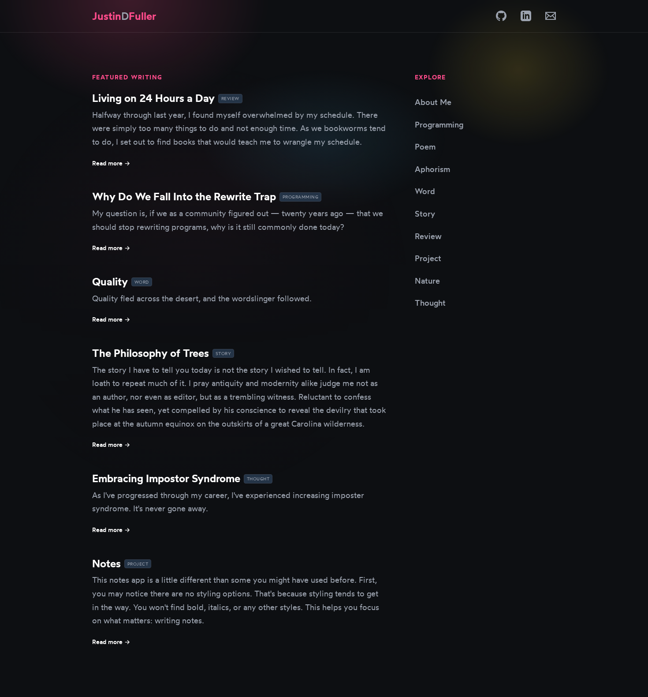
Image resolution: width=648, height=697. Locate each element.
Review (428, 236)
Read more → (111, 163)
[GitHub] (501, 16)
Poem (425, 146)
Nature (427, 280)
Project (428, 258)
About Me (433, 102)
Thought (430, 302)
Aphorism (432, 169)
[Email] (550, 16)
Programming (439, 124)
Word (425, 191)
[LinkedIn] (526, 16)
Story (425, 213)
